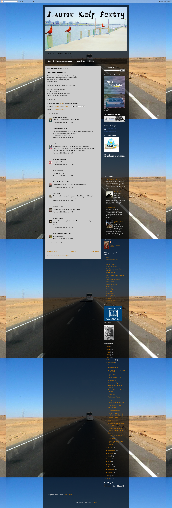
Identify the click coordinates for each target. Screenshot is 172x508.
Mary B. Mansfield (59, 182)
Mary (54, 193)
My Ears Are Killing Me (115, 435)
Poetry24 (109, 291)
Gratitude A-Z (112, 380)
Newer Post (52, 251)
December (111, 360)
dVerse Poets (110, 262)
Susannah (56, 170)
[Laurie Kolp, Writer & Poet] (105, 130)
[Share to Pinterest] (84, 106)
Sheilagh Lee (57, 159)
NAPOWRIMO (110, 273)
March (110, 467)
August (110, 453)
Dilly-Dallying (112, 438)
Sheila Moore (68, 494)
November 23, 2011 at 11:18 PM (63, 239)
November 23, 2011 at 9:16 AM (63, 122)
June (110, 459)
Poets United (110, 293)
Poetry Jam (109, 286)
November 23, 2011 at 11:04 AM (63, 153)
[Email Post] (72, 106)
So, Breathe (118, 192)
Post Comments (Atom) (63, 256)
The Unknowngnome (60, 233)
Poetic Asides (110, 281)
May (109, 461)
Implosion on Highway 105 (116, 423)
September (112, 450)
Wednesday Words (114, 397)
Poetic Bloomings (111, 284)
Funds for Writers (111, 266)
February (111, 469)
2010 (108, 475)
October (111, 448)
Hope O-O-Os (112, 426)
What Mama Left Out (114, 405)
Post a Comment (56, 243)
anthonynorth (58, 117)
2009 (108, 478)
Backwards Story (113, 367)
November (111, 362)
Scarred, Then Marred (118, 222)
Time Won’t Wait (113, 417)
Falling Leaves (112, 400)
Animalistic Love (113, 420)
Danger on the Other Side (116, 402)
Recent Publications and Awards (60, 61)
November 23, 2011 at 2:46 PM (63, 176)
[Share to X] (80, 106)
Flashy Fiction (110, 264)
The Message (110, 207)
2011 (108, 357)
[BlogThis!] (78, 106)
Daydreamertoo (58, 128)
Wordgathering (111, 300)
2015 (108, 346)
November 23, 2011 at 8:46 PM (63, 227)
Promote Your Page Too (110, 131)
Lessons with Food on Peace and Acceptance (116, 429)
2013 (108, 352)
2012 (108, 355)
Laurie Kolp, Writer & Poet (110, 128)
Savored (110, 433)
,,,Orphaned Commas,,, (113, 179)
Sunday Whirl (110, 296)
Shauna (55, 218)
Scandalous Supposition (115, 383)
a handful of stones (112, 259)
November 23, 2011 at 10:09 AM (63, 137)
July (109, 456)
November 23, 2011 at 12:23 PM (63, 164)
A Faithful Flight (113, 408)
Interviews (81, 61)
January (111, 472)
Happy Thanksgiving (114, 377)
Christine (56, 206)
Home (91, 61)
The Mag (109, 298)
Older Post (94, 251)
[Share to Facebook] (82, 106)
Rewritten (111, 365)
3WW (61, 103)
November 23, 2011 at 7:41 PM (63, 200)
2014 (108, 349)
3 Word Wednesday (58, 109)
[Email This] (77, 106)
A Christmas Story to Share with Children (116, 371)
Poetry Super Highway (113, 289)
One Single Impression (113, 279)
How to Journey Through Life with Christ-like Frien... (116, 442)
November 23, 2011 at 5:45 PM (63, 187)
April (109, 464)
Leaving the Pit (112, 394)
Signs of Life (112, 375)
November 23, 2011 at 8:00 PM (63, 212)
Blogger (94, 502)
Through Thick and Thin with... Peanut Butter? (115, 414)
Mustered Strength (114, 410)
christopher (57, 144)
